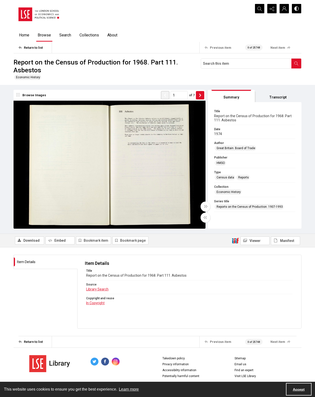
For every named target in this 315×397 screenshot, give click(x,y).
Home (24, 35)
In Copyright (95, 303)
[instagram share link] (116, 361)
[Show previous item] (165, 95)
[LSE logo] (38, 14)
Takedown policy (173, 358)
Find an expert (244, 370)
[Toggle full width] (205, 206)
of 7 (192, 95)
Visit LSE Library (245, 376)
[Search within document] (296, 63)
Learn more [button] (129, 389)
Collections (89, 35)
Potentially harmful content (180, 376)
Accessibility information (179, 370)
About (112, 35)
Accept (299, 389)
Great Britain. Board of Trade (236, 148)
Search (65, 35)
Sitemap (240, 358)
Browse (44, 35)
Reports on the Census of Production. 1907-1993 (250, 206)
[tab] (231, 96)
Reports (243, 177)
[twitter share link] (94, 361)
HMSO (221, 163)
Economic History (28, 77)
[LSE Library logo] (49, 363)
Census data (225, 177)
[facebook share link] (105, 361)
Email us (240, 364)
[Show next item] (200, 95)
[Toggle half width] (205, 217)
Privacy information (175, 364)
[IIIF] (235, 240)
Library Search (97, 289)
